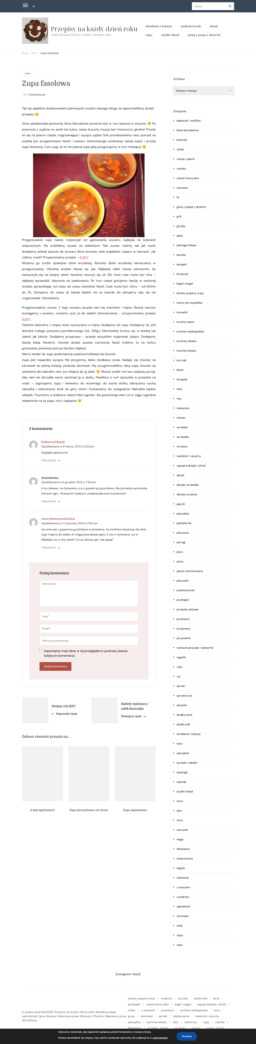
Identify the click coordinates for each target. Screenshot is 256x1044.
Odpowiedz (48, 460)
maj (179, 398)
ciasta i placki (186, 159)
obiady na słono (187, 494)
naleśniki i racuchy (189, 456)
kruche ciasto (185, 322)
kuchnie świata (186, 350)
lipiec (180, 370)
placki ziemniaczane (190, 571)
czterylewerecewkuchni (58, 518)
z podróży (183, 897)
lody (179, 389)
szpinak (181, 782)
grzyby (181, 226)
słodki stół (183, 724)
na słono (182, 446)
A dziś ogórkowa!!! (42, 810)
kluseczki (182, 274)
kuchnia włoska (186, 341)
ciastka (181, 168)
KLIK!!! (84, 257)
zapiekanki (183, 906)
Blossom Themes (92, 1016)
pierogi (181, 542)
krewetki (182, 312)
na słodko (183, 437)
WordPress (29, 1020)
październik (184, 523)
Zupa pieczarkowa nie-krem (88, 810)
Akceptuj (187, 1036)
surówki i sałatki (187, 763)
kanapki (182, 264)
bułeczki (182, 140)
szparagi (182, 772)
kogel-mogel (185, 283)
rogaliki (181, 657)
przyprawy (184, 628)
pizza (180, 561)
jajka (180, 235)
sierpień (182, 705)
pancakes (183, 513)
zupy (148, 35)
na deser (182, 427)
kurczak (182, 360)
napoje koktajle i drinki (191, 465)
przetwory (183, 619)
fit (178, 197)
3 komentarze (37, 95)
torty (180, 820)
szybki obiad (170, 35)
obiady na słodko (188, 485)
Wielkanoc (183, 849)
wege (180, 839)
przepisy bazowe (188, 609)
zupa (180, 935)
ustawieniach (160, 1037)
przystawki (184, 638)
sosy (180, 743)
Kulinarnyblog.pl (53, 442)
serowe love (184, 695)
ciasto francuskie (188, 178)
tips (179, 810)
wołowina (183, 878)
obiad (214, 26)
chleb (180, 149)
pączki (181, 504)
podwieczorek (191, 26)
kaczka (181, 255)
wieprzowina (185, 858)
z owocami (183, 887)
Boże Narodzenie (187, 130)
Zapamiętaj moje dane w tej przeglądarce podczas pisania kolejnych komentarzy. (85, 653)
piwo (180, 552)
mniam (181, 418)
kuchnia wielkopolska (190, 331)
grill (179, 216)
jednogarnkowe (186, 245)
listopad (182, 379)
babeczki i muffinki (189, 120)
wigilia (181, 868)
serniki (181, 686)
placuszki (183, 580)
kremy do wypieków (189, 303)
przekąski (183, 600)
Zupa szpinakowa (135, 810)
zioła (180, 925)
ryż (179, 676)
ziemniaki (183, 916)
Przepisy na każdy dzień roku (94, 29)
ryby (180, 667)
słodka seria (184, 715)
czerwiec (182, 188)
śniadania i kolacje (158, 26)
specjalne (183, 753)
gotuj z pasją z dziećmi (204, 35)
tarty (180, 801)
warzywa (182, 830)
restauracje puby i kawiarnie (195, 648)
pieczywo (183, 533)
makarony (183, 408)
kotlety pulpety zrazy (190, 293)
